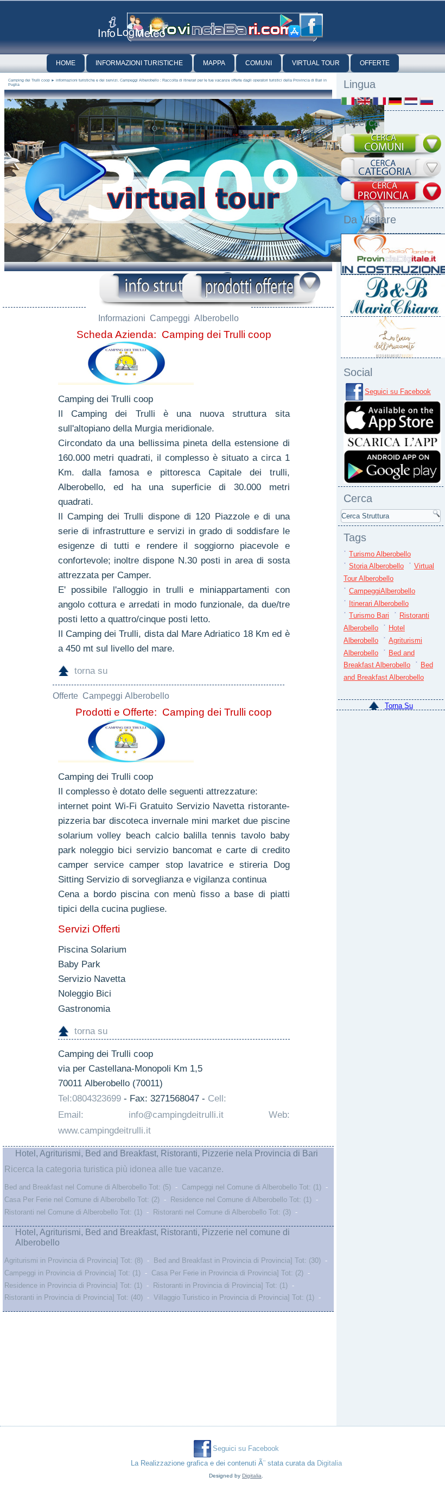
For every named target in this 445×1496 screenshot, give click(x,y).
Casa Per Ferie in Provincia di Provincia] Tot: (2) (227, 1273)
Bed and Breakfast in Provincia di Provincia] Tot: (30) (237, 1260)
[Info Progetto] (107, 26)
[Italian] (347, 101)
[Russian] (426, 101)
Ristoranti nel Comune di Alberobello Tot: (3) (222, 1212)
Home (65, 63)
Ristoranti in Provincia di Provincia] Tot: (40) (73, 1297)
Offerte (375, 63)
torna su (90, 671)
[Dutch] (410, 101)
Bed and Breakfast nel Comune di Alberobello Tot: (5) (87, 1187)
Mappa (214, 63)
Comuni (258, 63)
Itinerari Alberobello (379, 603)
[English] (363, 101)
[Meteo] (152, 26)
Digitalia (329, 1463)
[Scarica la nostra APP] (392, 481)
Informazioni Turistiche (139, 63)
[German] (395, 101)
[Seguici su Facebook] (311, 25)
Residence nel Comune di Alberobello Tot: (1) (241, 1199)
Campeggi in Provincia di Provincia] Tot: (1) (72, 1273)
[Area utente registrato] (130, 27)
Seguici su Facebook (398, 391)
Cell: (217, 1098)
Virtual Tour (316, 63)
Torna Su (399, 706)
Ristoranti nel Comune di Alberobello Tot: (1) (73, 1212)
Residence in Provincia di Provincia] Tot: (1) (73, 1285)
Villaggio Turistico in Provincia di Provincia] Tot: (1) (234, 1297)
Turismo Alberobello (380, 554)
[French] (379, 101)
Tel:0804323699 (89, 1098)
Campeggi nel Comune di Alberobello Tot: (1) (251, 1187)
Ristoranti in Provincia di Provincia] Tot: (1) (220, 1285)
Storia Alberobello (376, 566)
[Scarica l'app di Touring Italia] (290, 26)
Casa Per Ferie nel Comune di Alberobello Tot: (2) (82, 1199)
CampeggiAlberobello (382, 591)
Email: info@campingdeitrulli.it (141, 1115)
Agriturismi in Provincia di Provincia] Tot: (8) (73, 1260)
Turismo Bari (369, 615)
